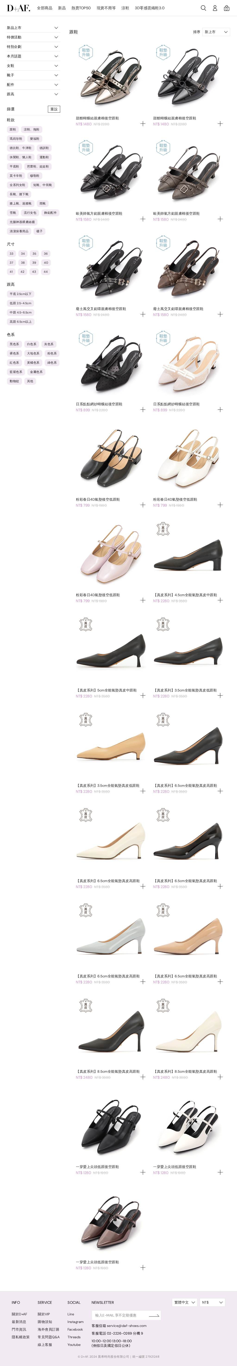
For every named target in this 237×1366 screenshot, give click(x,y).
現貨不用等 (106, 8)
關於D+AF (19, 1314)
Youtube (74, 1344)
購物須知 (45, 1322)
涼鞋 (125, 8)
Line (71, 1314)
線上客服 (45, 1344)
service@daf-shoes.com (127, 1325)
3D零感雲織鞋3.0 (150, 8)
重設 (54, 109)
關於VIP (44, 1314)
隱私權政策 (21, 1337)
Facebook (75, 1329)
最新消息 (19, 1322)
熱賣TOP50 (81, 8)
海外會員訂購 (48, 1329)
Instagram (76, 1322)
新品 (62, 8)
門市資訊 (19, 1329)
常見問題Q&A (49, 1337)
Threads (74, 1337)
